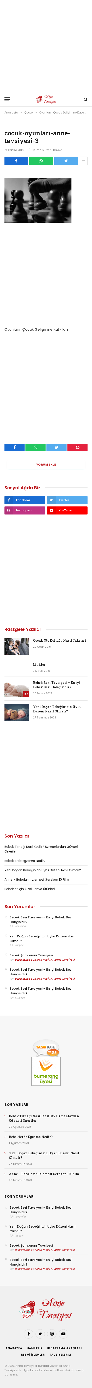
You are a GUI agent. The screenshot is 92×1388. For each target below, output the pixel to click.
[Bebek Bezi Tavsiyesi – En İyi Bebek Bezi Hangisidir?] (16, 688)
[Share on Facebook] (16, 161)
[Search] (85, 99)
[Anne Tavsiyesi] (46, 99)
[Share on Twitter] (66, 161)
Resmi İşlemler (33, 1355)
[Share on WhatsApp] (41, 161)
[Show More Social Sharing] (83, 161)
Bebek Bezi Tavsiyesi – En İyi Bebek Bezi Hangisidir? (56, 684)
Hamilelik (34, 1348)
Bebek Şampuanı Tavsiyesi (31, 955)
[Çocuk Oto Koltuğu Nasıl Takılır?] (16, 646)
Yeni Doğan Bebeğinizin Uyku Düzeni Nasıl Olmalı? (57, 709)
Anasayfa (14, 1348)
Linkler (39, 664)
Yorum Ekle (46, 464)
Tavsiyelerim (60, 1355)
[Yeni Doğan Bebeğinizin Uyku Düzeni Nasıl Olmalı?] (16, 712)
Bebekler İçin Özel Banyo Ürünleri (29, 889)
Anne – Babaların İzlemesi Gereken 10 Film (36, 879)
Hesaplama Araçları (64, 1348)
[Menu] (7, 99)
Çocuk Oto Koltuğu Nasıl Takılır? (59, 640)
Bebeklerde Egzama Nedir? (25, 861)
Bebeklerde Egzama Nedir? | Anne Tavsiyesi (45, 960)
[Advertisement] (46, 46)
